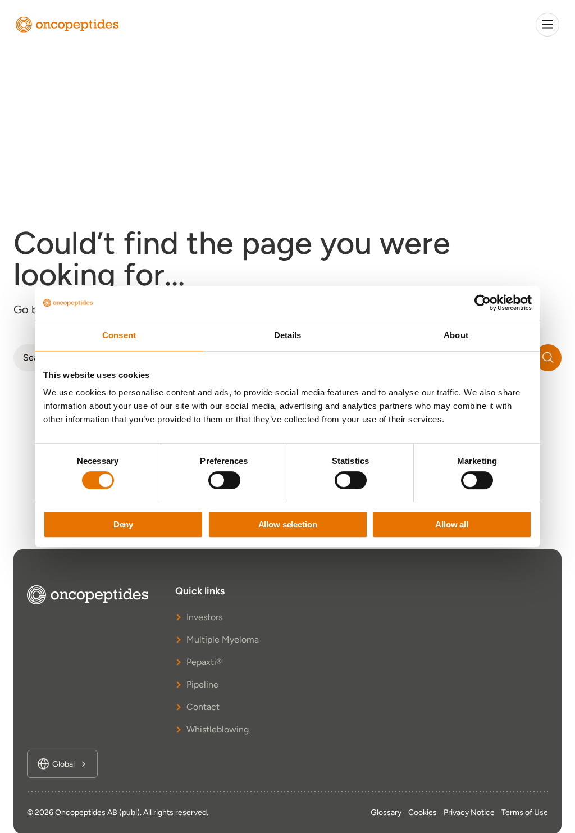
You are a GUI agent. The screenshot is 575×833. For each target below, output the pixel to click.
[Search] (548, 357)
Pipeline (202, 684)
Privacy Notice (469, 812)
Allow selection (287, 524)
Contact (203, 707)
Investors (204, 617)
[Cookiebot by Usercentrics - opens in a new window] (482, 302)
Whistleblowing (217, 729)
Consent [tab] (119, 335)
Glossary (386, 812)
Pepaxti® (204, 662)
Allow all (451, 524)
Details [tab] (288, 335)
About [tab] (456, 335)
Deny (123, 524)
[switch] (224, 480)
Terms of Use (524, 812)
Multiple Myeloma (222, 639)
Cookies (422, 812)
